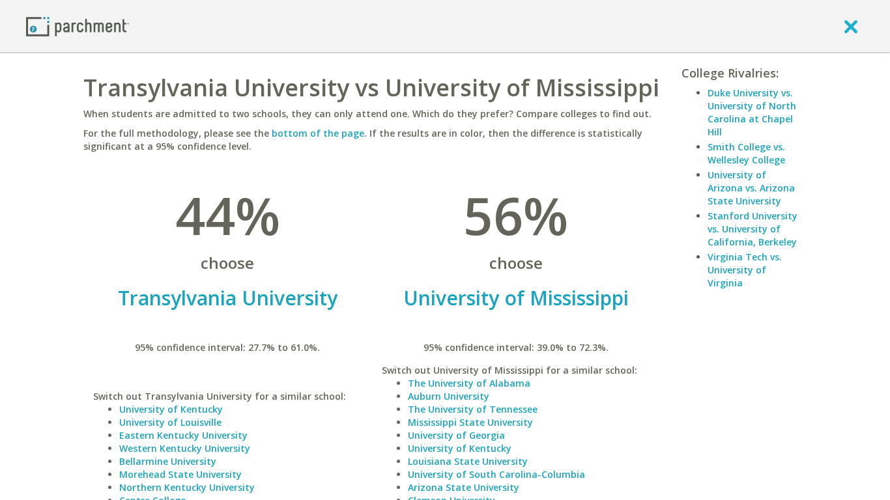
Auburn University (448, 396)
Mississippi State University (470, 422)
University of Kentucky (171, 409)
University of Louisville (170, 422)
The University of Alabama (469, 383)
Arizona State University (463, 487)
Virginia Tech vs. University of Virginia (745, 270)
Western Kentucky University (184, 448)
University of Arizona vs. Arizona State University (751, 188)
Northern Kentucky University (187, 487)
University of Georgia (456, 435)
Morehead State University (180, 474)
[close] (851, 26)
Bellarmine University (167, 461)
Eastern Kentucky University (183, 435)
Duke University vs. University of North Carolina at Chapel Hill (752, 112)
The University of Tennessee (473, 409)
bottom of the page (318, 133)
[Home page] (77, 26)
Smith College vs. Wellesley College (746, 153)
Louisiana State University (468, 461)
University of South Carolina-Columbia (496, 474)
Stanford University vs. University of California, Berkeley (752, 229)
